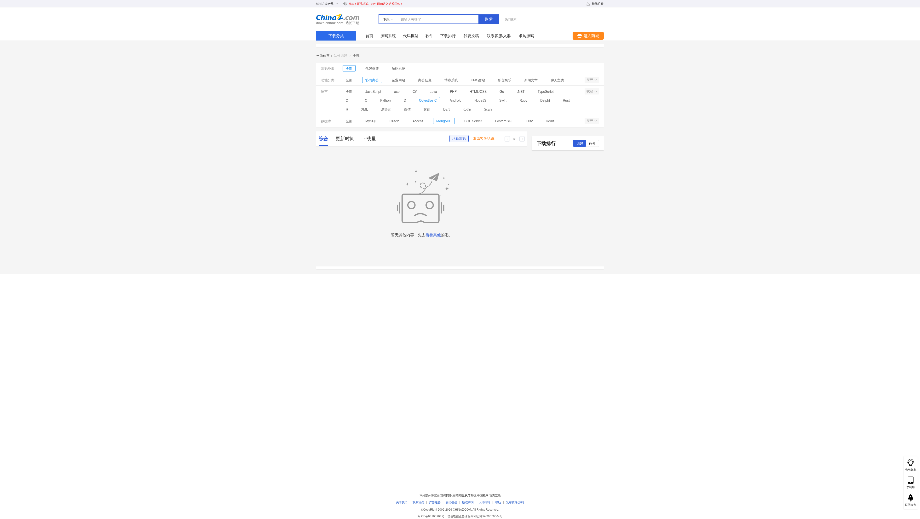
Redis (550, 120)
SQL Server (473, 120)
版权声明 (468, 502)
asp (397, 91)
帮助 (498, 502)
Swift (502, 100)
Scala (488, 109)
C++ (349, 100)
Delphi (545, 100)
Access (418, 120)
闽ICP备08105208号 (431, 516)
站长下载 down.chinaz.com (337, 19)
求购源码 (459, 139)
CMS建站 (478, 79)
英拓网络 (446, 495)
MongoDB (443, 120)
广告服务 (435, 502)
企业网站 (398, 79)
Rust (566, 100)
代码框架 (410, 35)
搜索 (489, 19)
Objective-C (428, 100)
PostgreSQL (504, 120)
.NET (521, 91)
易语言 (386, 109)
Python (385, 100)
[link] (356, 55)
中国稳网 (483, 495)
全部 (349, 68)
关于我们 (402, 502)
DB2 (529, 120)
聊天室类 (557, 79)
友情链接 (451, 502)
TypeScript (546, 91)
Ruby (523, 100)
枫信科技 (470, 495)
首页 (369, 35)
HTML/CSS (478, 91)
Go (502, 91)
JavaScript (373, 91)
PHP (453, 91)
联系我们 (418, 502)
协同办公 (372, 79)
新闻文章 (531, 79)
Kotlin (467, 109)
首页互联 (495, 495)
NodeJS (480, 100)
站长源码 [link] (340, 55)
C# (415, 91)
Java (433, 91)
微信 (407, 109)
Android (455, 100)
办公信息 (424, 79)
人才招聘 (484, 502)
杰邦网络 (458, 495)
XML (364, 109)
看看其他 (433, 234)
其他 (427, 109)
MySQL (371, 120)
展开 (590, 80)
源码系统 (388, 35)
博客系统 (451, 79)
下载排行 (448, 35)
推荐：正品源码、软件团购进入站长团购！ (375, 3)
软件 (429, 35)
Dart (446, 109)
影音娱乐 (504, 79)
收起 (590, 91)
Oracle (395, 120)
